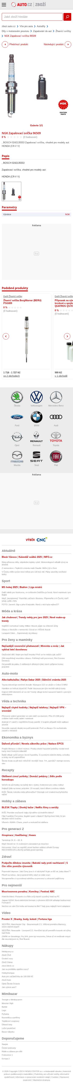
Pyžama (5, 1014)
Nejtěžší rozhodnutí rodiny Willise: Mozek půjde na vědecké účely (30, 626)
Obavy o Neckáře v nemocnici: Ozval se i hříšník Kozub (26, 630)
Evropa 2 (6, 1059)
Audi (56, 425)
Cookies (54, 1077)
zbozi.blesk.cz (8, 966)
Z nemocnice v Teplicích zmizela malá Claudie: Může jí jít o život (29, 568)
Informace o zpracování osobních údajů (33, 1077)
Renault (36, 445)
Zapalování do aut (42, 31)
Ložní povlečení (8, 1028)
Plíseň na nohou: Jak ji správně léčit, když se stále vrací (26, 875)
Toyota (56, 445)
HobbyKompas (8, 973)
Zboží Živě (6, 955)
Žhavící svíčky (63, 31)
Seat (36, 465)
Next (67, 336)
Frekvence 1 (7, 1055)
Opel (17, 445)
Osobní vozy (7, 958)
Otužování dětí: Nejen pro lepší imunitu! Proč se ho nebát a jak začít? (31, 654)
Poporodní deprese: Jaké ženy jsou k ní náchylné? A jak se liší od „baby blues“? (36, 871)
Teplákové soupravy (10, 1021)
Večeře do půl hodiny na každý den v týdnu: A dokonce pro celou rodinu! (33, 785)
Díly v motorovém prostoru (15, 31)
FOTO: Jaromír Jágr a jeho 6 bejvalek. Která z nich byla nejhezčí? (30, 604)
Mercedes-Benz (56, 405)
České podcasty (9, 1048)
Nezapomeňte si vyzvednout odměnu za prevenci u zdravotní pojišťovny (33, 878)
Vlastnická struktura (41, 1080)
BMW (36, 425)
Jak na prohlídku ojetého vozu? (15, 969)
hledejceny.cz (7, 951)
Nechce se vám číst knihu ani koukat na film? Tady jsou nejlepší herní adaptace (36, 906)
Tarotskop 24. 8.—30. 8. (12, 840)
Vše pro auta (26, 26)
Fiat (56, 465)
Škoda (17, 405)
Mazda (17, 465)
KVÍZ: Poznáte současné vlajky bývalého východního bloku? (28, 813)
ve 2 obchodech (11, 376)
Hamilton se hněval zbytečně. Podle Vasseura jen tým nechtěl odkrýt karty (34, 688)
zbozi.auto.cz (9, 26)
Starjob (5, 1044)
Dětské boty (7, 1025)
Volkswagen (36, 405)
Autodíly (41, 26)
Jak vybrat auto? (9, 987)
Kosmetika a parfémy (11, 1018)
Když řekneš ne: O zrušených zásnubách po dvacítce (25, 844)
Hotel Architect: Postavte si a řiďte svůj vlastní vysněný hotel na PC (31, 897)
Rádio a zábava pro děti (12, 1051)
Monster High (7, 1003)
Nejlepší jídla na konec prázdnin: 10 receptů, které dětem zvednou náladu (33, 788)
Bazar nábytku (8, 1032)
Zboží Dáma (7, 962)
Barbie (4, 1007)
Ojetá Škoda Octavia (11, 984)
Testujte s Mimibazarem (12, 1000)
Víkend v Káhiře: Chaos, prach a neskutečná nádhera (25, 822)
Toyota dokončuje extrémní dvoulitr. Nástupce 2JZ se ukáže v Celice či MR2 (35, 685)
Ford (17, 425)
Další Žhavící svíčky (12, 296)
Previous (6, 336)
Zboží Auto (6, 980)
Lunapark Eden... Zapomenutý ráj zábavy (19, 633)
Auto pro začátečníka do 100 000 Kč (17, 976)
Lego (4, 1010)
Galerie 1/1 (36, 125)
